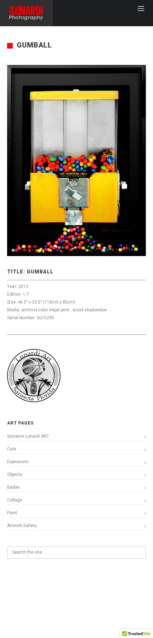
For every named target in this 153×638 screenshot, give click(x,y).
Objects (14, 474)
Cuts (11, 448)
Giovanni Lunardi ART (28, 436)
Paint (12, 512)
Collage (14, 500)
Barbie (13, 487)
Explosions (17, 461)
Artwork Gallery (22, 525)
